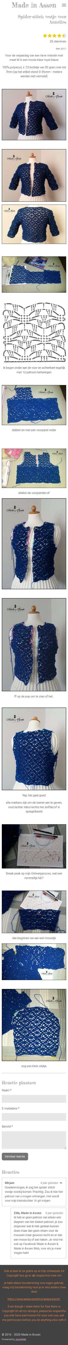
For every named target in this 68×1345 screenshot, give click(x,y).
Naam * (6, 1090)
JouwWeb (20, 1339)
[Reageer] (61, 1183)
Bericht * (7, 1126)
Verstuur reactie (15, 1156)
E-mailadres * (10, 1108)
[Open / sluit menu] (64, 5)
